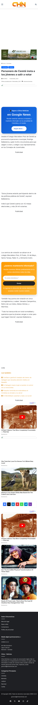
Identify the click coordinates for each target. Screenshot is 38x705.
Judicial (3, 681)
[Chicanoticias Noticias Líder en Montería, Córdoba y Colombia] (19, 4)
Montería (3, 678)
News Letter (4, 624)
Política (11, 67)
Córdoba (9, 63)
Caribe (3, 686)
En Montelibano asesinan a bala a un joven (17, 396)
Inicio (4, 63)
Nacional (3, 684)
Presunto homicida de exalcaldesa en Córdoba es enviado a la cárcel (14, 392)
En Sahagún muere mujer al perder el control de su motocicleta (17, 386)
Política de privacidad (7, 629)
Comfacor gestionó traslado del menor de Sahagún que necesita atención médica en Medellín (16, 380)
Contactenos (5, 627)
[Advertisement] (19, 28)
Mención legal (5, 621)
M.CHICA (5, 78)
